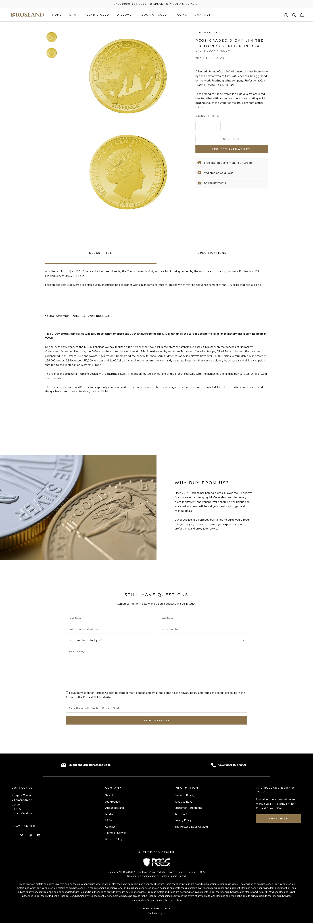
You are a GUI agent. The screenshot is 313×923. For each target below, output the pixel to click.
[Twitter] (213, 116)
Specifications (212, 252)
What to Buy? (183, 801)
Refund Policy (113, 839)
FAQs (108, 820)
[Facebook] (209, 116)
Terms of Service (115, 833)
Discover (125, 14)
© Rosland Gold (156, 908)
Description (101, 252)
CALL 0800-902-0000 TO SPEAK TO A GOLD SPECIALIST (156, 4)
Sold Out (231, 138)
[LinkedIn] (38, 835)
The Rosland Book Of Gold (191, 826)
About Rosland (114, 808)
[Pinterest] (218, 116)
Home (57, 14)
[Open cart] (302, 15)
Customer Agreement (188, 808)
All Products (113, 801)
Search (109, 795)
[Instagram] (30, 835)
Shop (74, 14)
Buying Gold (97, 14)
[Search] (294, 15)
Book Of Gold (154, 14)
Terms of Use (182, 814)
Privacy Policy (182, 820)
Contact (203, 14)
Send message (156, 720)
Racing (181, 14)
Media (109, 814)
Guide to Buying (184, 795)
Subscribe (278, 818)
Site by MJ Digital (156, 913)
